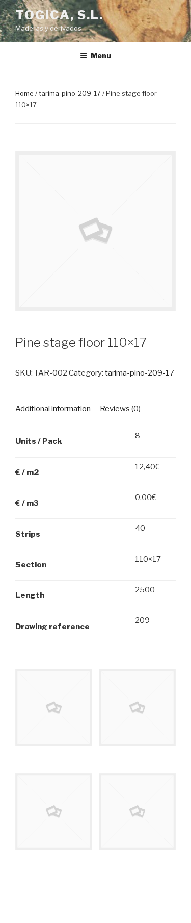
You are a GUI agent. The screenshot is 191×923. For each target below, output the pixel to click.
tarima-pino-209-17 (70, 93)
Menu (101, 55)
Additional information (53, 408)
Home (24, 93)
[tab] (53, 409)
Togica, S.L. (59, 15)
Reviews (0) (120, 408)
